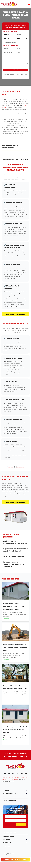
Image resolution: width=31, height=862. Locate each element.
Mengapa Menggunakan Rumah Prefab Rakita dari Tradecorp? (13, 564)
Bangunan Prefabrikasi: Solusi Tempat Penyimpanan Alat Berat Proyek (15, 647)
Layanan (6, 790)
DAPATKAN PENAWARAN (15, 859)
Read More (6, 618)
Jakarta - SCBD (8, 836)
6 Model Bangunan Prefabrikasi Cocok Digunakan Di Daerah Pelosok (15, 729)
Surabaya (6, 839)
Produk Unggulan (9, 800)
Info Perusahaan (9, 797)
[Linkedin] (17, 773)
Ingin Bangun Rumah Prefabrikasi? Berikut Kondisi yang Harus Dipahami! (14, 606)
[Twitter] (9, 773)
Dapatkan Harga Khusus (15, 314)
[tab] (15, 146)
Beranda (4, 777)
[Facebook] (5, 773)
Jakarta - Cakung (9, 833)
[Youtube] (13, 773)
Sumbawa (6, 846)
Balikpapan (7, 843)
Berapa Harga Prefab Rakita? (14, 556)
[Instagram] (22, 773)
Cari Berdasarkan (9, 793)
